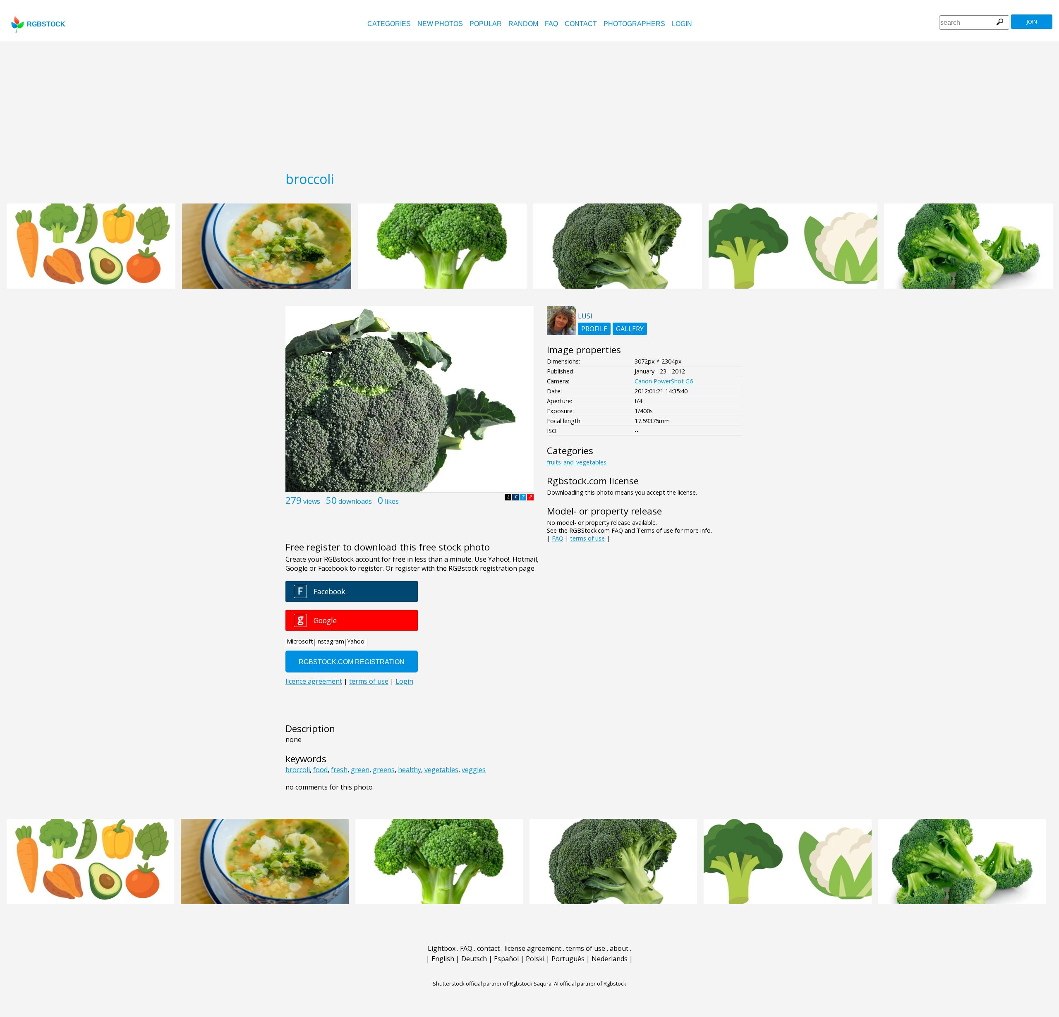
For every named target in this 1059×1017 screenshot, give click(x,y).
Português (568, 958)
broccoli (297, 769)
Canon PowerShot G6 (664, 381)
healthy (409, 769)
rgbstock (46, 24)
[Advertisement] (529, 103)
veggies (474, 769)
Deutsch (474, 958)
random (523, 23)
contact (581, 23)
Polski (535, 958)
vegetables (441, 769)
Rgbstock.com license (593, 480)
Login (682, 23)
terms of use (587, 538)
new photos (440, 23)
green (360, 769)
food (320, 769)
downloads (355, 501)
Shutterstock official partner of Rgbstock (482, 983)
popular (486, 23)
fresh (339, 769)
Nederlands (610, 958)
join (1032, 21)
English (442, 958)
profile (594, 328)
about (619, 948)
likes (392, 501)
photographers (634, 23)
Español (506, 958)
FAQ (551, 23)
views (311, 501)
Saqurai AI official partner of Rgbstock (580, 983)
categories (389, 23)
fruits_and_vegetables (576, 462)
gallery (630, 328)
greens (384, 769)
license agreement (532, 948)
